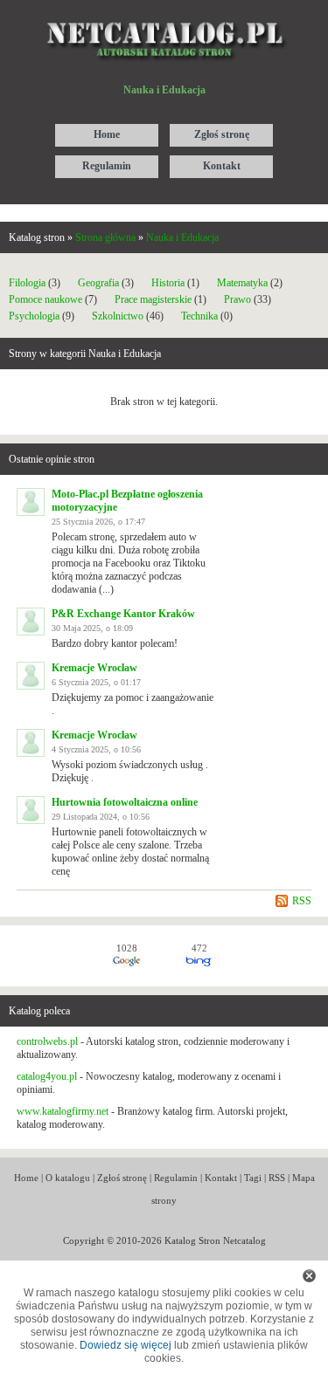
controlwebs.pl (47, 1041)
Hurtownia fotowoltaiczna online (125, 802)
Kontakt (221, 1177)
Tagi (253, 1177)
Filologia (27, 283)
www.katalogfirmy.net (62, 1111)
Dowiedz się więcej (125, 1345)
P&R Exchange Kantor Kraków (123, 614)
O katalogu (67, 1177)
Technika (199, 316)
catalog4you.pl (47, 1076)
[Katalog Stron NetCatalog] (164, 15)
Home (26, 1177)
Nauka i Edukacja (182, 237)
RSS (301, 901)
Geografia (98, 283)
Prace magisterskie (153, 299)
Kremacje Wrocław (94, 668)
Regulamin (176, 1177)
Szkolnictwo (117, 316)
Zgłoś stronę (122, 1177)
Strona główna (105, 237)
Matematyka (242, 283)
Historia (168, 283)
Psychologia (34, 316)
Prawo (237, 299)
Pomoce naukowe (45, 299)
